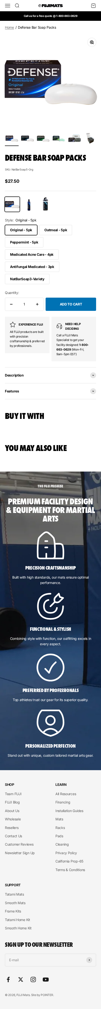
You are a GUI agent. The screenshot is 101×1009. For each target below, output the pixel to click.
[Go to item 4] (59, 139)
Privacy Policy (66, 853)
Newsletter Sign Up (20, 853)
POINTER (47, 995)
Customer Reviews (19, 844)
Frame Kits (13, 911)
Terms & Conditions (70, 870)
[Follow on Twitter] (20, 979)
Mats (59, 819)
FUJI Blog (12, 802)
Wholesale (13, 819)
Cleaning (62, 844)
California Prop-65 (69, 861)
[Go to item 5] (74, 139)
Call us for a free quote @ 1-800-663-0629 (50, 16)
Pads (59, 836)
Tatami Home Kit (17, 920)
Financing (62, 802)
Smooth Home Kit (18, 928)
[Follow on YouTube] (45, 979)
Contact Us (13, 836)
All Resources (65, 794)
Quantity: (12, 293)
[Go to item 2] (27, 139)
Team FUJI (13, 794)
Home (9, 27)
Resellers (11, 828)
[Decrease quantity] (11, 304)
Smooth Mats (15, 903)
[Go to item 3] (43, 139)
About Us (12, 811)
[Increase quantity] (37, 304)
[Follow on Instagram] (33, 979)
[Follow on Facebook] (8, 979)
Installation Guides (69, 811)
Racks (60, 828)
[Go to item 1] (12, 139)
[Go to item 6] (90, 138)
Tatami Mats (14, 894)
